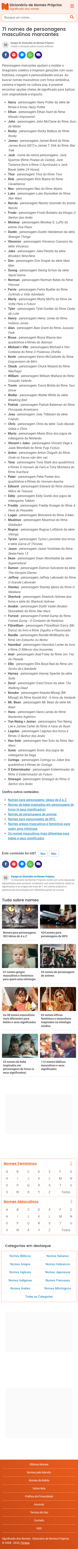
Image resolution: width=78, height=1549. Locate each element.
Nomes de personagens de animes (32, 814)
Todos (65, 1192)
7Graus (24, 1542)
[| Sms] (38, 55)
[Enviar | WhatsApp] (30, 55)
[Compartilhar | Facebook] (5, 55)
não (54, 853)
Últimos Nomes (39, 1464)
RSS (39, 1528)
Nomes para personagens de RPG (31, 819)
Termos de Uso (39, 1512)
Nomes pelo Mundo (39, 1472)
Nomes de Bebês (39, 1480)
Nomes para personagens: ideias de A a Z (37, 800)
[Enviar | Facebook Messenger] (22, 55)
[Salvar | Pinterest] (13, 55)
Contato (39, 1520)
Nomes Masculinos (21, 1202)
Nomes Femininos (20, 1164)
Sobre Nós (39, 1488)
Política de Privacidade (39, 1496)
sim (42, 853)
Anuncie (39, 1504)
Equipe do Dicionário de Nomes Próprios (32, 876)
